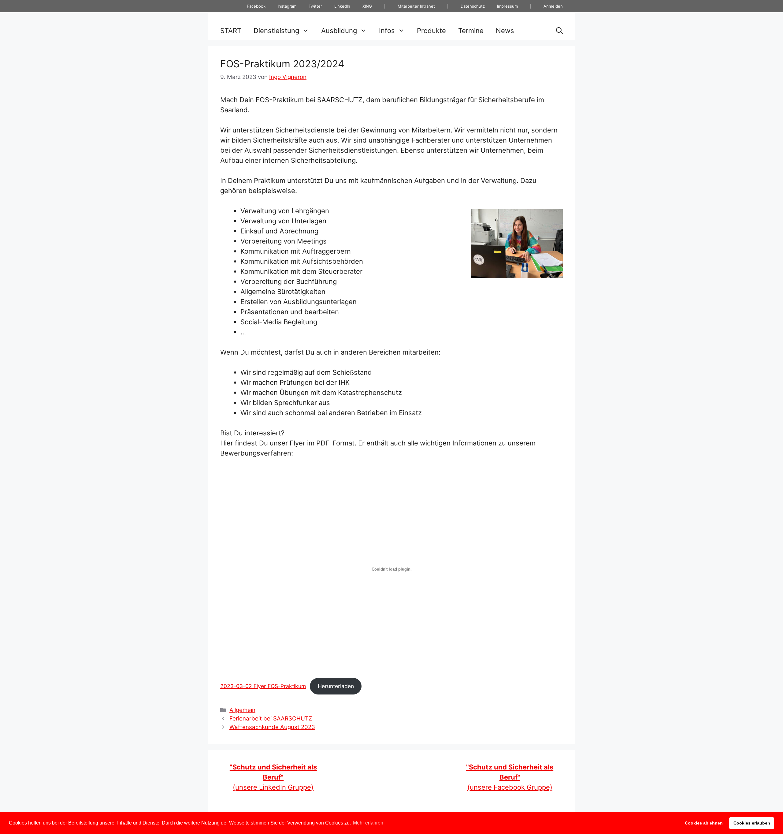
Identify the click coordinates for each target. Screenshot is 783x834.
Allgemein (242, 709)
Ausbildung (339, 31)
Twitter (315, 6)
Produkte (431, 31)
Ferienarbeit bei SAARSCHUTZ (270, 718)
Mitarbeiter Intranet (416, 6)
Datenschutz (473, 6)
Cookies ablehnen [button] (704, 823)
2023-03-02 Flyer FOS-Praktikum (263, 686)
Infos (387, 31)
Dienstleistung (276, 31)
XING (367, 6)
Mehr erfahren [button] (368, 822)
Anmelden (553, 6)
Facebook (256, 6)
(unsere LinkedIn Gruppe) (273, 777)
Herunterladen (336, 686)
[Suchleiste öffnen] (559, 30)
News (505, 31)
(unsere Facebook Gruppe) (509, 777)
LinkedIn (342, 6)
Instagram (287, 6)
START (230, 31)
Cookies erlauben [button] (751, 823)
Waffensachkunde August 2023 (272, 727)
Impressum (507, 6)
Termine (471, 31)
